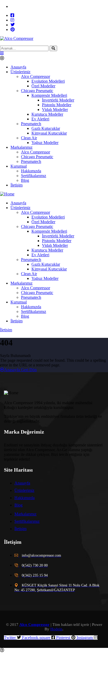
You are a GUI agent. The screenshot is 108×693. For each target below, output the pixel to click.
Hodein (56, 629)
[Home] (7, 194)
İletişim (6, 330)
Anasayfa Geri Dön (20, 369)
